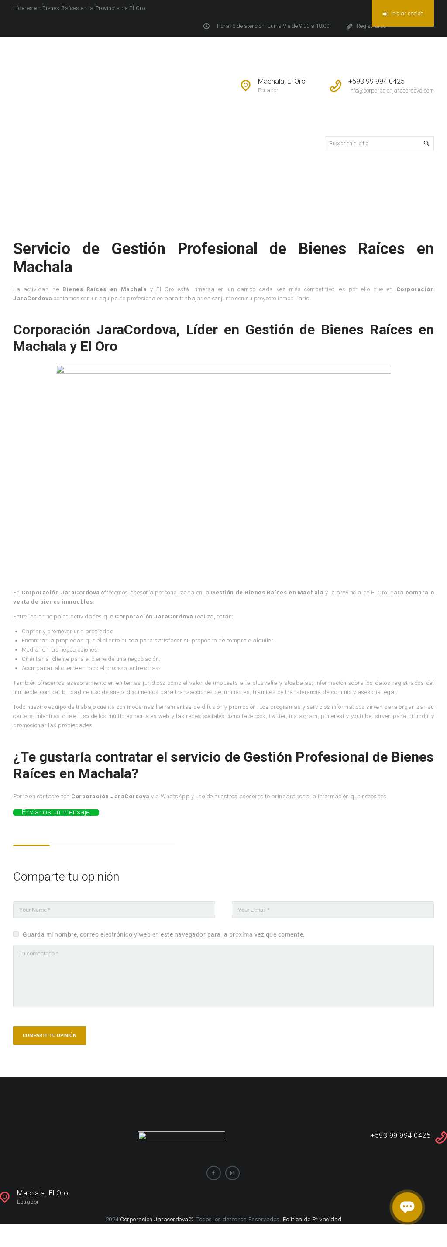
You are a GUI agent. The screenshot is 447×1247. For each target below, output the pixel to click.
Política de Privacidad (312, 1219)
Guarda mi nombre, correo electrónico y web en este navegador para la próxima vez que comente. (164, 934)
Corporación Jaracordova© (157, 1219)
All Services (286, 184)
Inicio (248, 184)
